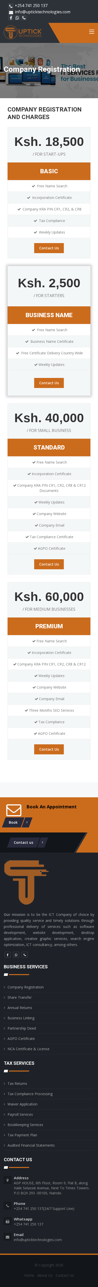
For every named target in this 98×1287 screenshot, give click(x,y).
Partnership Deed (22, 1028)
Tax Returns (17, 1083)
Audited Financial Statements (31, 1145)
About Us (45, 1275)
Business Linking (21, 1018)
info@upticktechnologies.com (42, 12)
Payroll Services (20, 1114)
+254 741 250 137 (31, 5)
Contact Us (49, 248)
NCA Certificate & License (29, 1048)
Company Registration (26, 987)
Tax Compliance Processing (30, 1093)
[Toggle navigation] (91, 33)
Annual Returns (20, 1007)
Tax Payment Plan (22, 1135)
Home (29, 1275)
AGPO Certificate (21, 1038)
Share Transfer (20, 997)
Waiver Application (22, 1104)
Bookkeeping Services (25, 1124)
